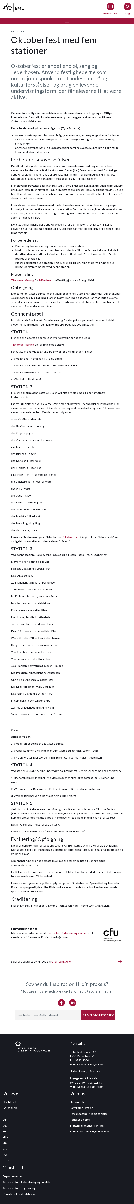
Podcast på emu (80, 1119)
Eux (5, 1119)
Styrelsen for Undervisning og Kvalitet (27, 1182)
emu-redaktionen (61, 961)
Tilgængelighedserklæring (87, 1125)
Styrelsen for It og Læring (19, 1188)
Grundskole (10, 1107)
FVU (6, 1155)
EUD (6, 1113)
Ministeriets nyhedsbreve (19, 1193)
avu (5, 1149)
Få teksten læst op (81, 1107)
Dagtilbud (9, 1101)
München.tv (46, 280)
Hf (4, 1131)
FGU (6, 1161)
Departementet (12, 1176)
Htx (5, 1143)
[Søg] (127, 9)
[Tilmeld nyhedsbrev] (110, 9)
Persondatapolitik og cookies (89, 1113)
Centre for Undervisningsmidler (67, 933)
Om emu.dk (77, 1101)
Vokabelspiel (70, 537)
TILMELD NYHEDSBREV (98, 1015)
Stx (5, 1125)
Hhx (5, 1137)
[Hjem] (14, 7)
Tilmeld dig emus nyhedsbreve (89, 1131)
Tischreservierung (22, 280)
